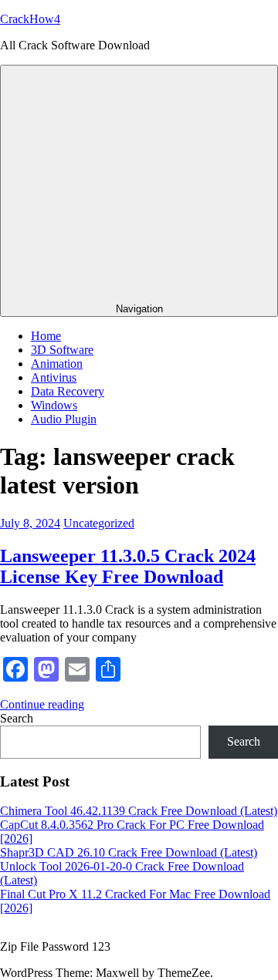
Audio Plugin (64, 419)
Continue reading (42, 704)
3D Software (62, 349)
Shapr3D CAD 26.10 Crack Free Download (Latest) (128, 852)
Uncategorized (98, 523)
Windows (54, 405)
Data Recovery (67, 391)
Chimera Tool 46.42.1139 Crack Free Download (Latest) (138, 810)
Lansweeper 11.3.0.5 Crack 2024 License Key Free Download (128, 566)
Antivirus (53, 377)
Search (16, 718)
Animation (57, 363)
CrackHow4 (30, 18)
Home (46, 335)
